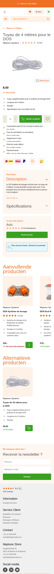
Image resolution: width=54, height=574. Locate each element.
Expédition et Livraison (12, 514)
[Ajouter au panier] (29, 428)
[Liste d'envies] (30, 11)
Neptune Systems (11, 43)
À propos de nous (10, 503)
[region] (27, 65)
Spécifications (19, 206)
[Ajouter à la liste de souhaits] (47, 119)
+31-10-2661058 (9, 534)
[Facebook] (6, 570)
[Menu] (6, 19)
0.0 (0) (39, 43)
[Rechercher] (48, 19)
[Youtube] (18, 570)
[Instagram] (12, 570)
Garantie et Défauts (10, 523)
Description (16, 179)
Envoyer (27, 477)
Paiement (6, 517)
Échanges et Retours (11, 520)
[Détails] (29, 345)
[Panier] (48, 11)
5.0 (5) (20, 316)
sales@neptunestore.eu (12, 537)
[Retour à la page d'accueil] (14, 12)
